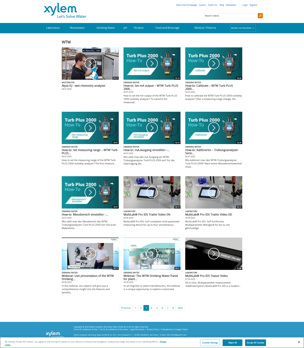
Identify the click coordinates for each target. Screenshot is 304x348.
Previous (126, 307)
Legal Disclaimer (137, 329)
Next (180, 307)
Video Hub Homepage (186, 4)
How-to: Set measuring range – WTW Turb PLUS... (89, 151)
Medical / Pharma (205, 27)
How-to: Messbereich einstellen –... (85, 214)
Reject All (232, 342)
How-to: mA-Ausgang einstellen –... (147, 150)
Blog (222, 4)
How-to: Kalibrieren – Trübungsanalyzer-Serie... (212, 151)
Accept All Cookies (255, 342)
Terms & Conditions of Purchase (114, 329)
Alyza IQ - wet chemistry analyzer (83, 85)
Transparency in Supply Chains (174, 329)
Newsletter (231, 4)
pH (125, 27)
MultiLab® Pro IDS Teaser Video (206, 276)
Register (253, 4)
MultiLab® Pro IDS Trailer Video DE (208, 214)
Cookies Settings (210, 342)
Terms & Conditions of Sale (86, 329)
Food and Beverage (167, 27)
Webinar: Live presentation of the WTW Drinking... (88, 277)
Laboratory (53, 27)
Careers (202, 4)
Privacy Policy (153, 329)
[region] (152, 342)
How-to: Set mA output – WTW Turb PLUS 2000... (151, 87)
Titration (138, 27)
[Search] (260, 15)
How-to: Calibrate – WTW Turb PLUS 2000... (209, 87)
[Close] (298, 342)
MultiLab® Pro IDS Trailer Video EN (147, 214)
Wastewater (77, 27)
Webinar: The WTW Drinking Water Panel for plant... (151, 277)
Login (245, 4)
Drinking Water (106, 27)
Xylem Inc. (213, 4)
